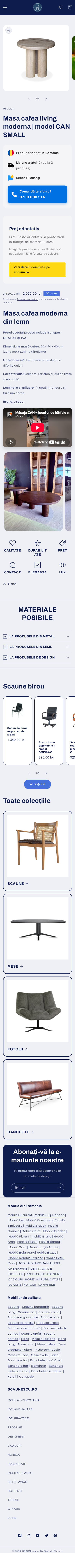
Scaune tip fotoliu (20, 1322)
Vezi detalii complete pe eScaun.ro (32, 269)
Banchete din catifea (46, 1371)
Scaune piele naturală (24, 1328)
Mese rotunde (18, 1355)
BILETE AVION (18, 1481)
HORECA (31, 1279)
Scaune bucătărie (35, 1306)
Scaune (13, 1306)
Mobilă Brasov (35, 1225)
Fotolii (12, 1376)
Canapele (26, 1376)
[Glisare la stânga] (29, 98)
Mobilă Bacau (49, 1241)
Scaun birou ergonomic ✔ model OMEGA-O (47, 747)
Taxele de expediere (27, 299)
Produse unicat (47, 1322)
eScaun (19, 401)
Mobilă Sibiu (17, 1247)
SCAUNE (16, 884)
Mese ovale (39, 1355)
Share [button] (12, 583)
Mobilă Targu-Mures (43, 1247)
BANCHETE (18, 1132)
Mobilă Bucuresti (20, 1215)
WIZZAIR (14, 1509)
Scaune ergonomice (23, 1317)
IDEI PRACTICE (41, 1268)
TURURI (13, 1500)
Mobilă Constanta (39, 1220)
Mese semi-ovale (47, 1349)
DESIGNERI (51, 1274)
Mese (25, 1338)
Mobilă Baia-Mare (21, 1252)
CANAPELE (46, 1284)
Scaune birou (51, 1317)
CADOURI (15, 1279)
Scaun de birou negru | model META (17, 731)
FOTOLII (15, 1049)
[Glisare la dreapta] (46, 98)
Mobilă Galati (31, 1231)
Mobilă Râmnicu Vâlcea (25, 1258)
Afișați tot (37, 784)
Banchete (38, 1365)
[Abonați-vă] (59, 1188)
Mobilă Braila (41, 1236)
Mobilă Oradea (54, 1231)
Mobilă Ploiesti (19, 1236)
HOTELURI (15, 1491)
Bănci (55, 1355)
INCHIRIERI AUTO (20, 1473)
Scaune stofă (31, 1333)
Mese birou (26, 1344)
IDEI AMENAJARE (20, 1409)
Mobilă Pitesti (27, 1241)
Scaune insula (48, 1312)
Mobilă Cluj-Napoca (49, 1215)
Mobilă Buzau (47, 1252)
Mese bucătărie (43, 1338)
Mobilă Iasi (16, 1220)
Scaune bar (27, 1312)
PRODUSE (33, 1274)
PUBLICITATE (51, 1279)
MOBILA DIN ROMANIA (35, 1263)
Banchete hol (18, 1360)
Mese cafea (46, 1344)
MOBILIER (16, 1274)
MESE (13, 966)
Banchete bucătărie (45, 1360)
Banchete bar (18, 1365)
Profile (12, 1518)
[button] (5, 7)
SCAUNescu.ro (31, 1551)
